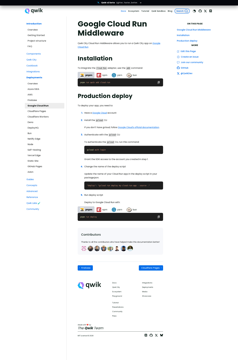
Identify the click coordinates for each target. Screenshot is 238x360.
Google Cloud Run (38, 105)
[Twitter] (205, 11)
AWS (30, 94)
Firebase (32, 100)
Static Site (33, 160)
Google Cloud (99, 112)
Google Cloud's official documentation (138, 127)
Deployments (147, 287)
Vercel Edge (34, 155)
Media (144, 292)
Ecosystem (116, 292)
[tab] (86, 75)
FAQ (30, 46)
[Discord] (210, 11)
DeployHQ (33, 127)
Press (114, 316)
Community (117, 311)
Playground (117, 296)
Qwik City (116, 287)
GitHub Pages (35, 166)
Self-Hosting (34, 149)
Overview (33, 29)
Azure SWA (33, 89)
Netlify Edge (34, 138)
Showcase (146, 296)
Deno (30, 122)
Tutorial (115, 303)
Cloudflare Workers (38, 116)
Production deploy (187, 40)
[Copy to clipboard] (158, 82)
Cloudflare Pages (37, 111)
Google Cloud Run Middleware (194, 29)
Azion (30, 172)
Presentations (118, 307)
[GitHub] (200, 11)
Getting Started (36, 35)
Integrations (147, 283)
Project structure (37, 40)
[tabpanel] (120, 82)
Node (30, 144)
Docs (114, 283)
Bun (30, 133)
